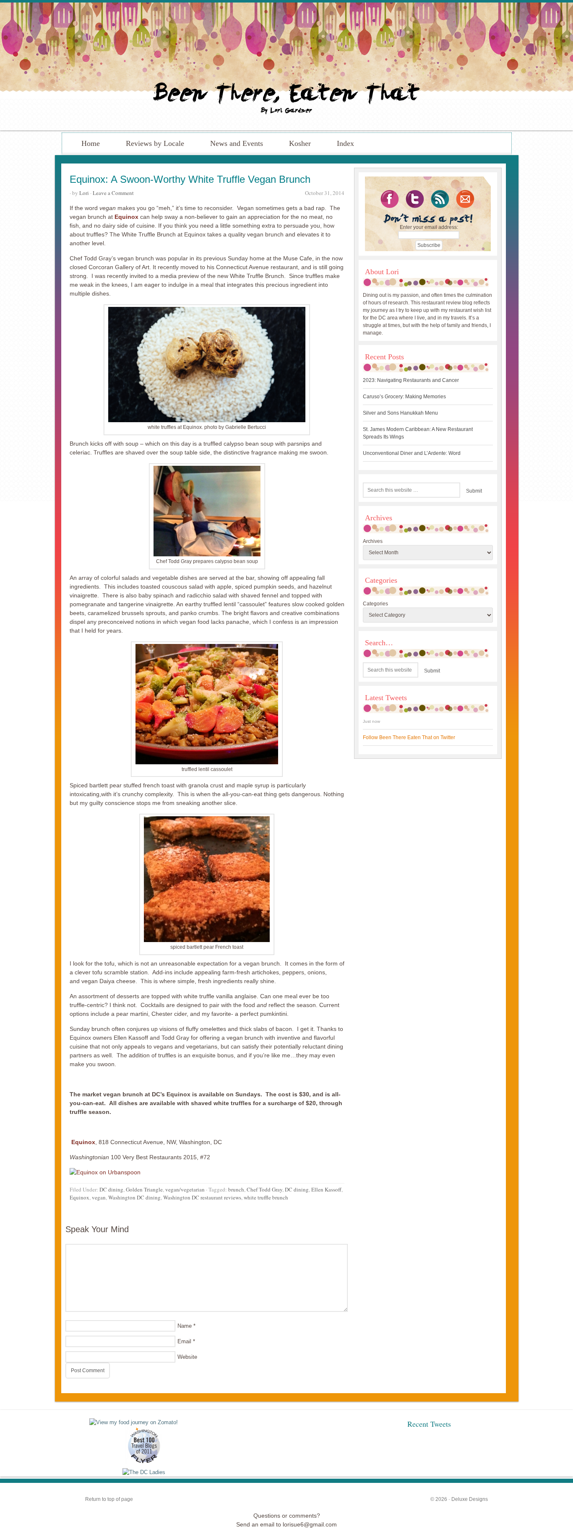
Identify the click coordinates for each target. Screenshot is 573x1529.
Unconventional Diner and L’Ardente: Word (412, 453)
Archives (373, 541)
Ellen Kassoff (326, 1189)
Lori (84, 193)
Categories (375, 604)
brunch (236, 1189)
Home (90, 143)
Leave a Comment (113, 193)
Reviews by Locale (155, 143)
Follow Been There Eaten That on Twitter (409, 737)
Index (345, 143)
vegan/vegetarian (185, 1189)
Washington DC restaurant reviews (202, 1197)
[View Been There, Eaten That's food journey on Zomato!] (133, 1422)
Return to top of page (109, 1499)
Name (184, 1326)
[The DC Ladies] (143, 1472)
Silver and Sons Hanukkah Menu (400, 413)
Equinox (126, 216)
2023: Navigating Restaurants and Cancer (411, 380)
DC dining (111, 1189)
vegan (99, 1197)
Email (184, 1341)
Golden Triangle (144, 1189)
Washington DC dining (134, 1197)
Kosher (300, 143)
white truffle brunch (266, 1197)
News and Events (236, 143)
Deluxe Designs (469, 1499)
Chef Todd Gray (264, 1189)
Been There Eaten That (286, 66)
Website (187, 1357)
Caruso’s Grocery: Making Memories (404, 397)
